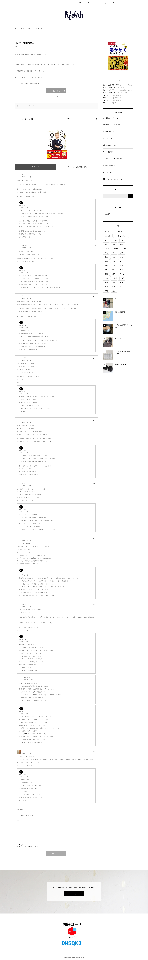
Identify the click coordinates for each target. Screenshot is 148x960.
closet (70, 3)
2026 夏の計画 (107, 138)
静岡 (113, 287)
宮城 (121, 253)
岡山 (113, 261)
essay (20, 106)
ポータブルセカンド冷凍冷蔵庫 (112, 159)
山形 (121, 257)
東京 (106, 274)
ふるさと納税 (118, 232)
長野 (106, 287)
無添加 (122, 274)
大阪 (106, 253)
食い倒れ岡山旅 (108, 152)
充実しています (108, 172)
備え (113, 244)
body (112, 3)
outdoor (80, 3)
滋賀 (113, 274)
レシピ (107, 240)
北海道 (107, 248)
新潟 (121, 270)
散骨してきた (107, 95)
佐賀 (106, 244)
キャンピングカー (121, 236)
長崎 (121, 282)
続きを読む (56, 91)
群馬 (113, 282)
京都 (123, 240)
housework (92, 3)
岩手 (121, 261)
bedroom (60, 3)
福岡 (106, 282)
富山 (106, 257)
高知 (106, 291)
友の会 (116, 248)
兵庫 (121, 244)
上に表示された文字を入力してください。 (28, 846)
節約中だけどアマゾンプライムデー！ (115, 179)
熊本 (106, 278)
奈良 (113, 253)
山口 (113, 257)
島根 (106, 265)
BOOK (107, 232)
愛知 (113, 270)
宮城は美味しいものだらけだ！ (112, 125)
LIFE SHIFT (28, 734)
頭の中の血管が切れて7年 (111, 85)
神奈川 (114, 278)
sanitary (48, 3)
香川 (121, 287)
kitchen (23, 3)
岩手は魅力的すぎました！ (111, 118)
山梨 (106, 261)
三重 (115, 240)
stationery (123, 3)
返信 (94, 175)
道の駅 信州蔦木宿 (108, 131)
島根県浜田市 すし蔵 (109, 145)
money (103, 3)
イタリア (107, 236)
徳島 (121, 265)
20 (33, 106)
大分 (124, 248)
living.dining (36, 3)
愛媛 (106, 270)
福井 (123, 278)
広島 (113, 265)
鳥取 (113, 291)
